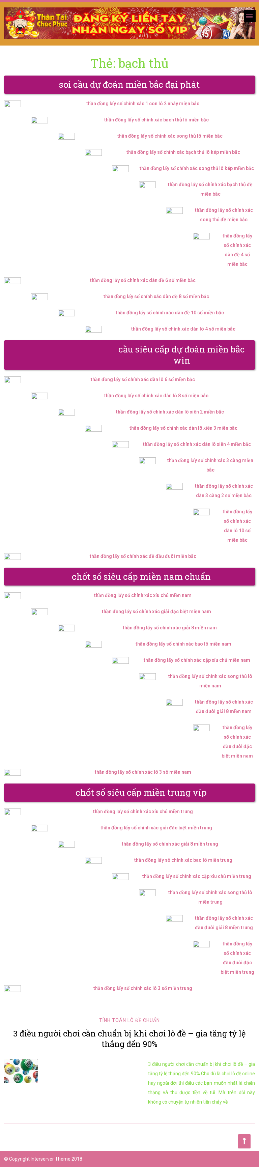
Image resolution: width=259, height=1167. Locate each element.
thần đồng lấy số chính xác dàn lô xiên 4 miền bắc (197, 444)
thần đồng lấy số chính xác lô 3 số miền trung (142, 988)
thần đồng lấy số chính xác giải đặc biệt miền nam (156, 611)
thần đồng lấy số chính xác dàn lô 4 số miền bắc (183, 329)
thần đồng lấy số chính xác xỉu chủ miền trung (143, 811)
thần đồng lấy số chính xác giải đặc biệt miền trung (156, 827)
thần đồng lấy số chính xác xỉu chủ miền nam (143, 595)
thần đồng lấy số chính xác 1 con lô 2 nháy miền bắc (142, 103)
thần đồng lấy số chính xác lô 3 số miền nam (143, 772)
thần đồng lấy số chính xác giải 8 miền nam (170, 627)
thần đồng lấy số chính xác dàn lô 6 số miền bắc (143, 379)
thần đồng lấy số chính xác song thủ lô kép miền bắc (197, 168)
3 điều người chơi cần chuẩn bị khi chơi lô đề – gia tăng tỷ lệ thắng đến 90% (129, 1038)
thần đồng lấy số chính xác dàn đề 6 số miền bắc (143, 280)
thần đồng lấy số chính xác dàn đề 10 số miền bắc (170, 312)
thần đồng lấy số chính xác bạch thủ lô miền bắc (156, 119)
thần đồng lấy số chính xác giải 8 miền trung (170, 844)
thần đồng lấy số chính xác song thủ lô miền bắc (170, 136)
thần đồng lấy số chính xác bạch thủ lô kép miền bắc (183, 152)
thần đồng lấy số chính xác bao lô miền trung (183, 860)
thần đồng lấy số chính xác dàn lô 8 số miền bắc (156, 395)
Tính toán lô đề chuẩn (129, 1020)
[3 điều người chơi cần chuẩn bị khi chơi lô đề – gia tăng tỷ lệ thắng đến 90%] (69, 1071)
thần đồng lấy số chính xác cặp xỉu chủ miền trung (196, 876)
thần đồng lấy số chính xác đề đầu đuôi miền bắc (143, 556)
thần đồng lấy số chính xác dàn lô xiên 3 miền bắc (183, 428)
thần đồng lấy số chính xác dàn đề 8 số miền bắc (156, 296)
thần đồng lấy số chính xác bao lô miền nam (183, 644)
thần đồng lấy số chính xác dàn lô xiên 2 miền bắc (170, 412)
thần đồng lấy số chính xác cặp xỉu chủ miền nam (197, 660)
